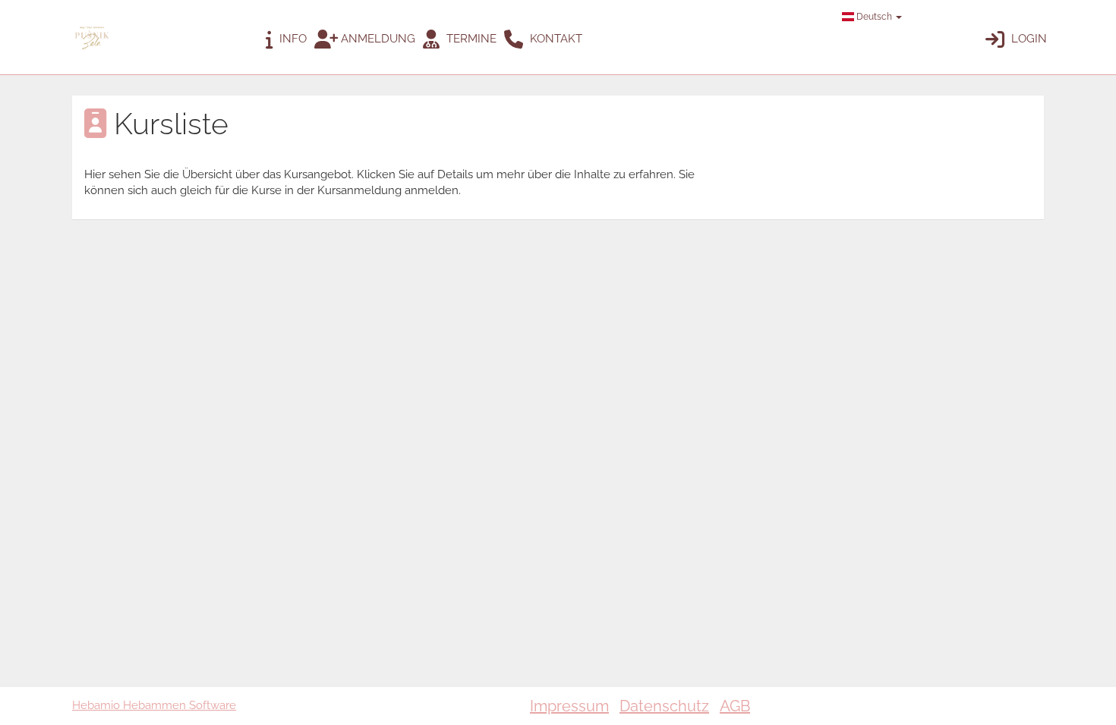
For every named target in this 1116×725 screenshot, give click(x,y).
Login (1027, 39)
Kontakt (554, 39)
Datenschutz (664, 706)
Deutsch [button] (874, 16)
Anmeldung (376, 39)
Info (291, 39)
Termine (470, 39)
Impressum (569, 706)
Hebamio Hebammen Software (154, 705)
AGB (735, 706)
